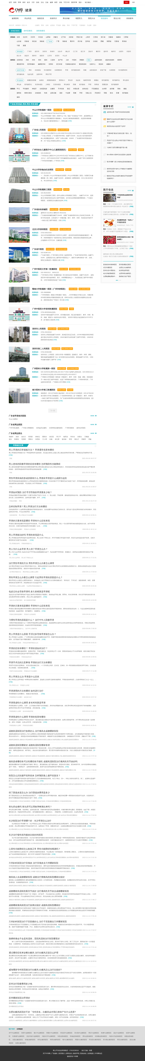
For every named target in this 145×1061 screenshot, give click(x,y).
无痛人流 (89, 93)
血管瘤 (112, 89)
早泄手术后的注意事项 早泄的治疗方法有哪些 (30, 662)
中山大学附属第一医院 (41, 110)
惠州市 (106, 51)
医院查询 (104, 18)
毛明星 (23, 439)
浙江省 (103, 37)
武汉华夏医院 (107, 267)
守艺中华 (67, 2)
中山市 (65, 55)
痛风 (18, 97)
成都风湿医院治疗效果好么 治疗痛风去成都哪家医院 (33, 731)
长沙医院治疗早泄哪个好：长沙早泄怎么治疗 (30, 821)
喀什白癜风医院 (68, 1039)
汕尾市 (121, 51)
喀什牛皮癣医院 (39, 1033)
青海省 (124, 41)
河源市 (129, 51)
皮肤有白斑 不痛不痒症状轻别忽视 (118, 112)
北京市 (25, 37)
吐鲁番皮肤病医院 (101, 1036)
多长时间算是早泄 (28, 711)
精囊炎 (96, 80)
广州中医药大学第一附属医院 (44, 269)
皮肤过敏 (53, 93)
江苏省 (95, 37)
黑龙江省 (79, 37)
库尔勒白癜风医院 (109, 1039)
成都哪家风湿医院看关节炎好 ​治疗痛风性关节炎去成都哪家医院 (39, 891)
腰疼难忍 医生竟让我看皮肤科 (113, 254)
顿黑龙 (65, 436)
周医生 (30, 439)
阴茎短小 (62, 80)
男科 (42, 25)
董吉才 (76, 439)
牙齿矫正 (98, 93)
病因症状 (40, 18)
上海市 (88, 37)
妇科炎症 (85, 89)
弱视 (105, 93)
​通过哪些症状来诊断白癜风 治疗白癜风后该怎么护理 (33, 952)
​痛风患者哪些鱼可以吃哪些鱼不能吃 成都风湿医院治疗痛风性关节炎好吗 (43, 761)
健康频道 (18, 25)
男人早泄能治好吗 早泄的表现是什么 (26, 535)
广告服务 (54, 1053)
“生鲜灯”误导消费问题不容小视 (117, 147)
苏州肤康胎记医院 (125, 264)
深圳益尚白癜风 (41, 428)
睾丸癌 (70, 80)
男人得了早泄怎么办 (27, 557)
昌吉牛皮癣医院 (118, 1033)
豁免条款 (83, 1053)
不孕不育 (74, 25)
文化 (42, 2)
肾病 (118, 89)
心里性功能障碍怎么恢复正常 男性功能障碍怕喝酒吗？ (34, 849)
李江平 (58, 436)
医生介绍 (117, 18)
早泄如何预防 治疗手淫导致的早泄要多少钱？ (30, 492)
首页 (10, 2)
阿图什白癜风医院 (81, 1039)
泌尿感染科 (93, 70)
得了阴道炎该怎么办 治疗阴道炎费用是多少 (29, 792)
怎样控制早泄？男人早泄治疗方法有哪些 (28, 506)
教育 (55, 2)
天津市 (33, 37)
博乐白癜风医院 (122, 1039)
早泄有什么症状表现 (30, 529)
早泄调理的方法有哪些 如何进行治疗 (26, 691)
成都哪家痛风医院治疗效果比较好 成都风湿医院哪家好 (34, 905)
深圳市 (44, 51)
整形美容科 (82, 64)
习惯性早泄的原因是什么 (16, 628)
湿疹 (60, 93)
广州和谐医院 (69, 428)
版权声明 (76, 1053)
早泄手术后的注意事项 (15, 671)
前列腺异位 (28, 84)
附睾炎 (96, 84)
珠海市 (52, 51)
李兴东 (72, 436)
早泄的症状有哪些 (14, 657)
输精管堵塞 (87, 80)
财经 (24, 2)
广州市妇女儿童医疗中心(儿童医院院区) (49, 150)
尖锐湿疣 (38, 93)
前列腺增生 (105, 80)
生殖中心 (93, 64)
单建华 (11, 436)
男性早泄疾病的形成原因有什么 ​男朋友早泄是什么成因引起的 (38, 478)
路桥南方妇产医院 (125, 276)
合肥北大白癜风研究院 (126, 267)
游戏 (37, 2)
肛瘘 (117, 93)
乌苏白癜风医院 (17, 1039)
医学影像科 (31, 64)
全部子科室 (20, 70)
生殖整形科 (58, 70)
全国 (18, 37)
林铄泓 (37, 436)
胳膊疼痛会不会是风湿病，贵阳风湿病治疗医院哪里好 (34, 938)
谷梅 (50, 439)
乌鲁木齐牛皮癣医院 (48, 1036)
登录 (126, 2)
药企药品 (28, 18)
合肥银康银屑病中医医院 (111, 276)
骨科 (68, 25)
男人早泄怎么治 (13, 685)
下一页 (52, 410)
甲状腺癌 (26, 89)
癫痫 (63, 25)
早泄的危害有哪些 (28, 725)
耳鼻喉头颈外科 (70, 64)
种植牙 (34, 89)
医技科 (101, 64)
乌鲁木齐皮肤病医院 (115, 1036)
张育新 (37, 439)
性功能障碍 (47, 70)
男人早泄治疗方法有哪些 (26, 515)
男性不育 (49, 74)
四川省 (80, 41)
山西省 (48, 37)
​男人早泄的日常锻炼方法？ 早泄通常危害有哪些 (31, 450)
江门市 (75, 51)
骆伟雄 (64, 439)
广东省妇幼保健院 (40, 209)
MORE (92, 416)
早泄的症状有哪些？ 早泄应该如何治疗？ (28, 648)
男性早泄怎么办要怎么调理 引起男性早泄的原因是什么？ (36, 577)
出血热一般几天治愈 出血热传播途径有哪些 (117, 256)
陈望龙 (16, 439)
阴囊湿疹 (105, 84)
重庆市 (72, 41)
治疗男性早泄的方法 (15, 572)
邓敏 (89, 439)
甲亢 (18, 89)
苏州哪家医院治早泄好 (19, 998)
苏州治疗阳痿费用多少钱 (20, 984)
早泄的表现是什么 (27, 543)
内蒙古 (55, 37)
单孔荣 (57, 439)
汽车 (33, 2)
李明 (70, 439)
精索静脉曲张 (51, 80)
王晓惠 (86, 436)
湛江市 (83, 51)
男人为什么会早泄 (14, 557)
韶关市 (37, 51)
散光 (111, 93)
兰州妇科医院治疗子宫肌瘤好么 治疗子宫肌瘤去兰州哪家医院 (38, 921)
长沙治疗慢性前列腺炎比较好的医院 (26, 835)
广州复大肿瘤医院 (28, 428)
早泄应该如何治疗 (27, 657)
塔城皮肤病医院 (75, 1036)
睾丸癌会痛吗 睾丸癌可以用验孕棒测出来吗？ (30, 806)
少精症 (48, 84)
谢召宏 (51, 436)
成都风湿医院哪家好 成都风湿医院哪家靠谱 (29, 745)
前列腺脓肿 (115, 84)
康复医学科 (20, 64)
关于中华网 (46, 1053)
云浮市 (49, 55)
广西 (57, 41)
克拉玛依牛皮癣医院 (33, 1036)
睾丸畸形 (67, 84)
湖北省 (34, 41)
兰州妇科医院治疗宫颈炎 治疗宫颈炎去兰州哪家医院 (33, 863)
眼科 (94, 25)
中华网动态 (98, 1053)
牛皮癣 (89, 25)
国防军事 (74, 2)
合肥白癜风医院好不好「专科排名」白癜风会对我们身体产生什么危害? (42, 1012)
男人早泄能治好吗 (14, 543)
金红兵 (23, 436)
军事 (19, 2)
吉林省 (71, 37)
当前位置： (12, 25)
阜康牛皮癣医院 (106, 1033)
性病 (45, 93)
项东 (10, 439)
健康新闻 (15, 18)
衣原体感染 (38, 84)
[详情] (70, 121)
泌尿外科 (39, 74)
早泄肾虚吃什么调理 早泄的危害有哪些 (27, 717)
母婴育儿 (78, 18)
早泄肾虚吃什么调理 (15, 711)
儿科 (67, 60)
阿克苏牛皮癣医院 (66, 1033)
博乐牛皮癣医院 (93, 1033)
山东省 (19, 41)
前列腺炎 (82, 84)
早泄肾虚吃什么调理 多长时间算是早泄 (27, 702)
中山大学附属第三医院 (41, 189)
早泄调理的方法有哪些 (15, 697)
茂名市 (90, 51)
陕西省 (109, 41)
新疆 (24, 45)
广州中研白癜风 (14, 428)
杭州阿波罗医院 (124, 270)
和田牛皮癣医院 (26, 1033)
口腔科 (53, 60)
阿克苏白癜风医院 (95, 1039)
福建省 (118, 37)
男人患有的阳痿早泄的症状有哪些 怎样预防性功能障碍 (34, 464)
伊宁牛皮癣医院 (14, 1033)
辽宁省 (63, 37)
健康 (51, 2)
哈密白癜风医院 (20, 1043)
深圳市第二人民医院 (40, 349)
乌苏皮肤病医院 (62, 1036)
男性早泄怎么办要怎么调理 (30, 572)
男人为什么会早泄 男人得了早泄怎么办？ (28, 549)
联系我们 (62, 1053)
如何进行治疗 (28, 697)
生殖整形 (112, 70)
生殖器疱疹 (43, 89)
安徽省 (110, 37)
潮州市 (34, 55)
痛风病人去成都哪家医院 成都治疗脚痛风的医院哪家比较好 (37, 877)
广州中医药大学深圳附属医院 (44, 309)
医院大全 (91, 18)
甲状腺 (58, 25)
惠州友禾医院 (81, 428)
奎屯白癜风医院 (42, 1039)
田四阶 (30, 436)
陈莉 (17, 436)
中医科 (74, 60)
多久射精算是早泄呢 (30, 600)
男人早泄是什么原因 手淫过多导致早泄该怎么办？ (32, 634)
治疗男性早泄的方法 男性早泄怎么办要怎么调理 (31, 563)
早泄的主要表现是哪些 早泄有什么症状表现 (29, 520)
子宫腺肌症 (95, 89)
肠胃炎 (19, 93)
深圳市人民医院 (39, 329)
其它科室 (59, 64)
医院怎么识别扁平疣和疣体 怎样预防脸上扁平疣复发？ (34, 775)
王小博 (44, 439)
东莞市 (57, 55)
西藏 (102, 41)
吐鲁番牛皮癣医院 (18, 1036)
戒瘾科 (108, 64)
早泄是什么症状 (24, 685)
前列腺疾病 (20, 74)
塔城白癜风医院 (30, 1039)
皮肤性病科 (98, 60)
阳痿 (84, 70)
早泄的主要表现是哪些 (15, 529)
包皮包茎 (30, 74)
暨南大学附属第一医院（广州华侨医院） (49, 289)
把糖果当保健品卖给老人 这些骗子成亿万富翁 (118, 214)
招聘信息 (69, 1053)
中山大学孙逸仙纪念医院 (42, 170)
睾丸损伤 (126, 80)
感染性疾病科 (109, 60)
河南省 (26, 41)
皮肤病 (52, 25)
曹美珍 (44, 436)
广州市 (29, 51)
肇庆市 (98, 51)
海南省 (64, 41)
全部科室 (20, 60)
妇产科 (60, 60)
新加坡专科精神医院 (110, 264)
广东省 (49, 41)
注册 (133, 2)
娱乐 (28, 2)
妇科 (47, 25)
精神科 (119, 60)
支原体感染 (57, 84)
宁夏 (18, 45)
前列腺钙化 (116, 80)
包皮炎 (78, 80)
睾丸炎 (19, 84)
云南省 (95, 41)
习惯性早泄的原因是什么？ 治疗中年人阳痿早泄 (31, 620)
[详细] (11, 455)
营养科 (51, 64)
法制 (60, 2)
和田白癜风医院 (55, 1039)
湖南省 (42, 41)
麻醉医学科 (41, 64)
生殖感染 (38, 70)
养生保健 (66, 18)
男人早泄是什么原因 (15, 642)
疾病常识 (53, 18)
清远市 (26, 55)
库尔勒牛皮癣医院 (80, 1033)
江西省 (126, 37)
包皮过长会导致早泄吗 (15, 600)
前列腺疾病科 (75, 70)
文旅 (46, 2)
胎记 (68, 89)
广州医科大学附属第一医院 (43, 368)
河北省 (40, 37)
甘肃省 (116, 41)
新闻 (14, 2)
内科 (27, 60)
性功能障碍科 (122, 70)
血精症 (41, 80)
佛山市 (67, 51)
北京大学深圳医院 (40, 229)
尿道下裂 (103, 70)
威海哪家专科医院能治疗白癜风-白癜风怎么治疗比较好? (35, 970)
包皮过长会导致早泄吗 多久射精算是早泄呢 (29, 591)
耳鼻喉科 (82, 25)
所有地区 (20, 51)
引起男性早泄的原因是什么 (34, 586)
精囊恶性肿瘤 (31, 80)
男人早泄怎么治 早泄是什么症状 (24, 676)
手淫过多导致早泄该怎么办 (30, 642)
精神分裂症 (28, 93)
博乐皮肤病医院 (87, 1036)
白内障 (104, 89)
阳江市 (19, 55)
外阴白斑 (76, 89)
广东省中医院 (38, 249)
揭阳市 (42, 55)
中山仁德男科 (13, 419)
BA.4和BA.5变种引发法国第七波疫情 (119, 154)
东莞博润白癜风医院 (56, 428)
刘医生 (79, 436)
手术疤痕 (61, 89)
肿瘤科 (82, 60)
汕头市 (60, 51)
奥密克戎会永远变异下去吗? (116, 126)
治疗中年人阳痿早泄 (31, 628)
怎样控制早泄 (13, 515)
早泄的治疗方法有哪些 (30, 671)
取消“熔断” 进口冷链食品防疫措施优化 (119, 162)
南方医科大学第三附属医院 (43, 390)
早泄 (66, 70)
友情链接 (91, 1053)
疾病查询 (129, 18)
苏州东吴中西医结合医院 (111, 270)
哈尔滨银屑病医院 (109, 273)
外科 (33, 60)
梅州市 (113, 51)
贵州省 (87, 41)
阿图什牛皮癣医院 (52, 1033)
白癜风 (37, 25)
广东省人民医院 (39, 130)
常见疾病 (20, 80)
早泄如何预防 (13, 501)
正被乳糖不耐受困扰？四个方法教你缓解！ (117, 212)
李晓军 (83, 439)
